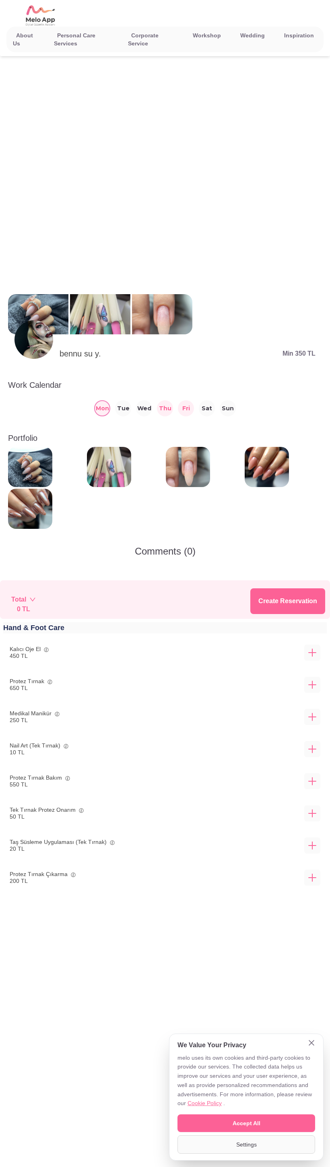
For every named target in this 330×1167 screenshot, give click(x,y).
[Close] (311, 1043)
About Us (23, 39)
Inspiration (299, 35)
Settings (246, 1144)
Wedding (252, 35)
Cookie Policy (205, 1103)
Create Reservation (287, 601)
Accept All (246, 1123)
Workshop (207, 35)
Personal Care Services (74, 39)
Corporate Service (143, 39)
